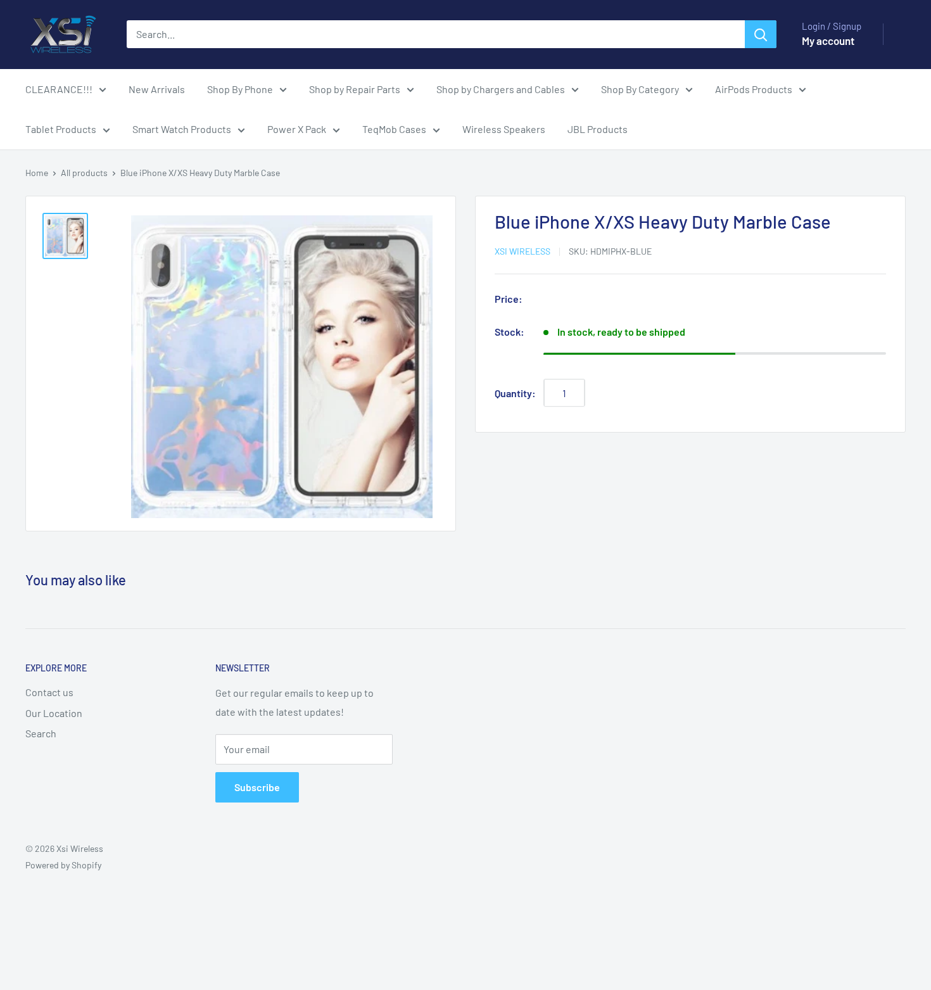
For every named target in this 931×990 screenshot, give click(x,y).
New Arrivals (157, 89)
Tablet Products (60, 129)
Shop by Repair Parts (354, 89)
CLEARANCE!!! (58, 89)
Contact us (49, 692)
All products (84, 172)
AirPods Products (753, 89)
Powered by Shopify (63, 865)
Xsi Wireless (522, 251)
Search (40, 733)
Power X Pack (296, 129)
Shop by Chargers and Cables (500, 89)
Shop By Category (640, 89)
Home (36, 172)
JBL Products (597, 129)
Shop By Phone (240, 89)
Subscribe (257, 787)
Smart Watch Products (181, 129)
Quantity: (515, 393)
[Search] (760, 34)
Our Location (53, 713)
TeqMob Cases (394, 129)
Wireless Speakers (503, 129)
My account (828, 40)
